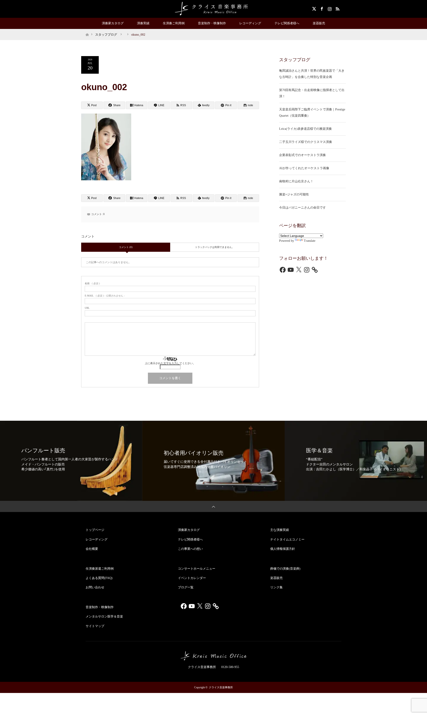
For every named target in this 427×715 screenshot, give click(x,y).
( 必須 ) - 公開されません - (105, 296)
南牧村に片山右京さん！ (296, 181)
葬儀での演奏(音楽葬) (285, 568)
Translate (309, 240)
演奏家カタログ (113, 23)
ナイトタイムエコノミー (287, 539)
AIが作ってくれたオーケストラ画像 (304, 168)
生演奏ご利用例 (174, 23)
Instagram (329, 8)
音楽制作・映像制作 (212, 23)
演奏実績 (143, 23)
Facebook (321, 8)
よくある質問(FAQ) (99, 578)
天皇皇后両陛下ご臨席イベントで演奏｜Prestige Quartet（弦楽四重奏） (312, 112)
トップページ (95, 530)
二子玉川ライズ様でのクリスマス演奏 (305, 142)
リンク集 (276, 587)
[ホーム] (87, 30)
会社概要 (92, 548)
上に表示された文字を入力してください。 (170, 363)
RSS (337, 8)
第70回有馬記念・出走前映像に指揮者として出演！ (311, 93)
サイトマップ (95, 626)
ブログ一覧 (185, 587)
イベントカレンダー (192, 578)
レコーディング (250, 23)
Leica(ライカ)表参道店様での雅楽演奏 (305, 128)
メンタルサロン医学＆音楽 (104, 616)
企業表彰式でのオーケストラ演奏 (302, 155)
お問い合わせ (95, 587)
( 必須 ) (92, 283)
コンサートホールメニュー (196, 568)
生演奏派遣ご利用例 (100, 568)
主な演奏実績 (279, 530)
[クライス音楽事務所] (213, 8)
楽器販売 (319, 23)
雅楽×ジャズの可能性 (294, 194)
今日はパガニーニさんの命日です (302, 207)
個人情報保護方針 (282, 548)
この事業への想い (190, 548)
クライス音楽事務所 (221, 687)
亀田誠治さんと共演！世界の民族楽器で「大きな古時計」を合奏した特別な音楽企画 (311, 74)
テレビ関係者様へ (286, 23)
